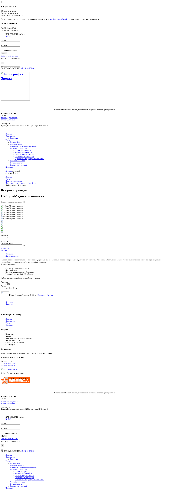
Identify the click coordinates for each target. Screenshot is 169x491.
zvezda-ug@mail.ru (8, 120)
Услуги (8, 140)
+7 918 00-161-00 (27, 68)
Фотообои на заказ (17, 161)
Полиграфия (15, 142)
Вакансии (14, 138)
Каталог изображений (18, 165)
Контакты (9, 167)
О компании (10, 136)
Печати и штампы (17, 144)
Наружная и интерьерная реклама (23, 146)
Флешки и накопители (23, 152)
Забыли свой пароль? (9, 56)
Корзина (9, 171)
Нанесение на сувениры (24, 157)
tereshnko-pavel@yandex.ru (60, 19)
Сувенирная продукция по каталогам (29, 159)
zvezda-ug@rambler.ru (9, 118)
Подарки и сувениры (18, 148)
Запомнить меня (10, 50)
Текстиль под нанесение (24, 155)
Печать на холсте (16, 163)
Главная (9, 134)
